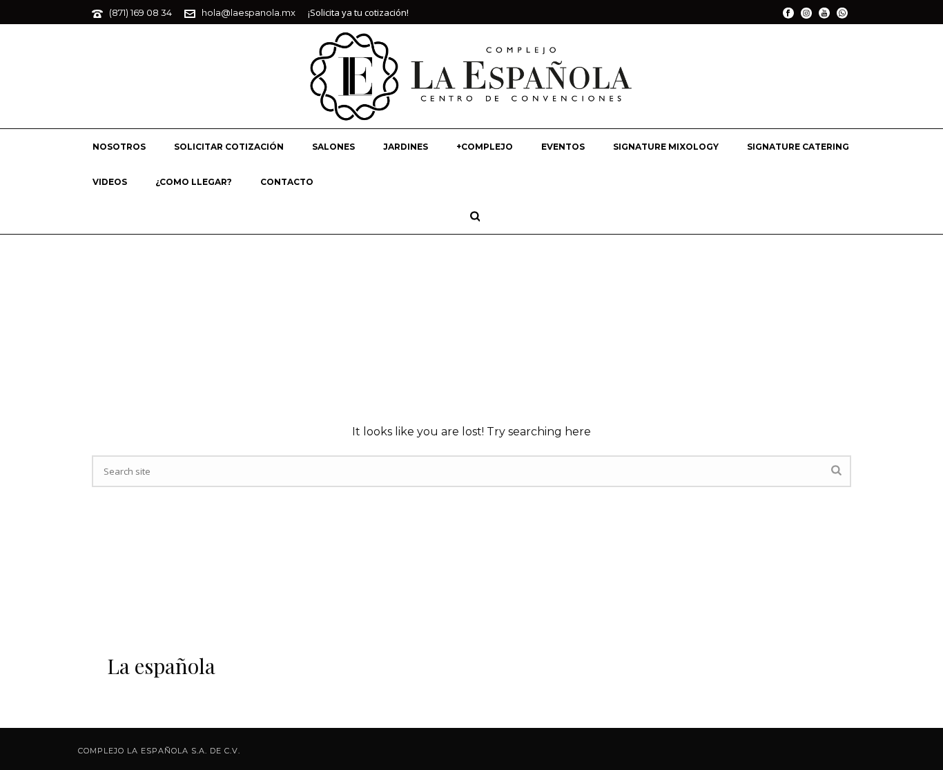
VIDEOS (110, 182)
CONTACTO (286, 182)
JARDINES (405, 146)
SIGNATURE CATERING (798, 146)
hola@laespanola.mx (248, 12)
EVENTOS (563, 146)
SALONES (333, 146)
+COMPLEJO (484, 146)
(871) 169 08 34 (140, 12)
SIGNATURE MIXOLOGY (666, 146)
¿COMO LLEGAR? (193, 182)
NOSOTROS (119, 146)
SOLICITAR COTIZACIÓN (229, 146)
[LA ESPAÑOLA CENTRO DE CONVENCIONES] (471, 76)
